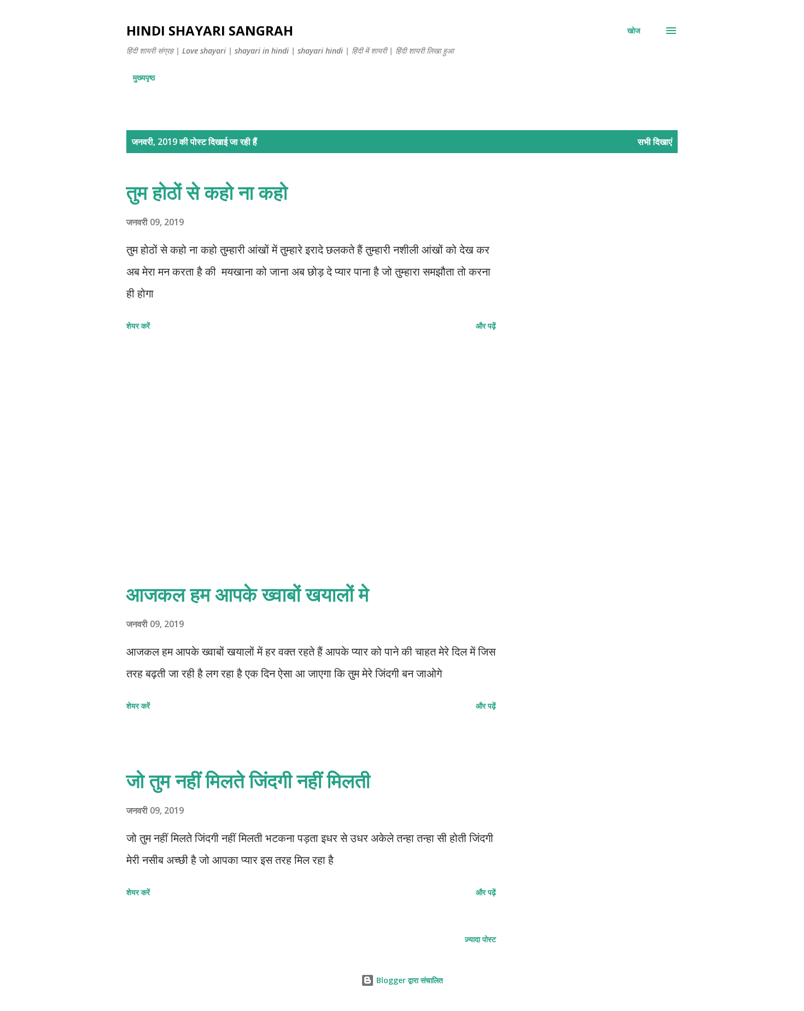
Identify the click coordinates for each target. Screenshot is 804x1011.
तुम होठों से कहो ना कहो (207, 192)
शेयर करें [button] (138, 325)
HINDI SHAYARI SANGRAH (209, 30)
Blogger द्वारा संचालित (408, 980)
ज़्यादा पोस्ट (480, 939)
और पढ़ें (486, 325)
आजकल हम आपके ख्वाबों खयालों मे (247, 594)
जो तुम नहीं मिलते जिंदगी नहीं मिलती (248, 780)
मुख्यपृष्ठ (144, 77)
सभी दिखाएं (655, 142)
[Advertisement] (311, 458)
